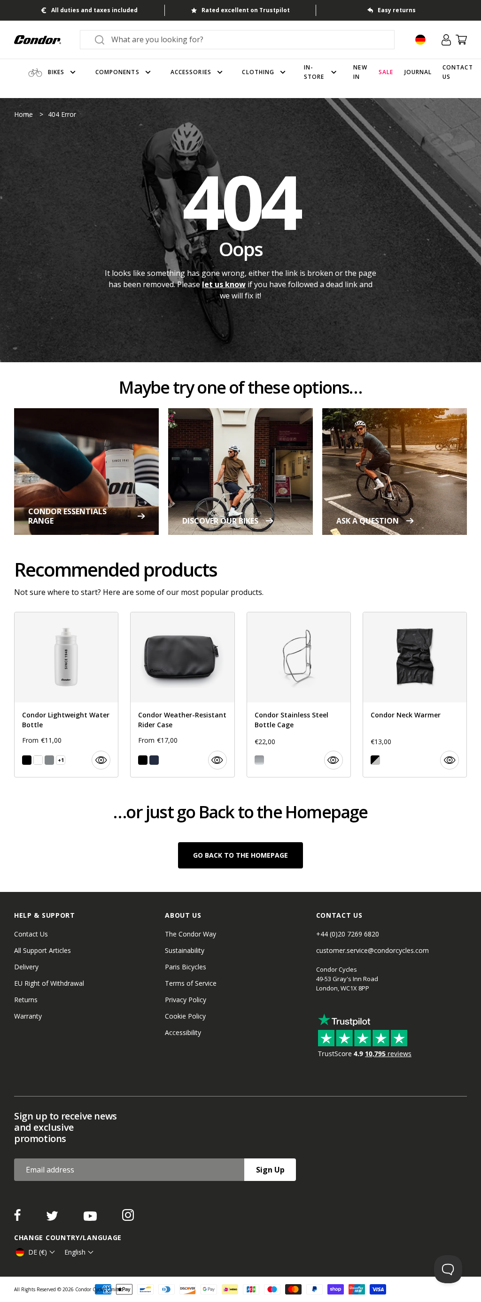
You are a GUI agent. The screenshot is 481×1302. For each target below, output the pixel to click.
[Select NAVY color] (154, 760)
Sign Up (270, 1170)
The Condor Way (190, 933)
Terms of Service (191, 983)
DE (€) (37, 1252)
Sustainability (184, 950)
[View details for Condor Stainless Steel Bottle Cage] (298, 694)
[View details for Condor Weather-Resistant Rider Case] (182, 694)
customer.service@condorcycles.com (372, 950)
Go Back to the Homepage (240, 855)
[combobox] (245, 39)
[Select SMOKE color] (49, 760)
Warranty (28, 1016)
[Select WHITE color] (38, 760)
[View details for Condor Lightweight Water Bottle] (66, 694)
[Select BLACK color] (26, 760)
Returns (26, 999)
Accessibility (183, 1032)
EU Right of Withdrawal (49, 983)
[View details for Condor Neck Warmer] (414, 694)
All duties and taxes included (94, 10)
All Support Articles (42, 950)
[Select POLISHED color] (259, 760)
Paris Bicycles (185, 966)
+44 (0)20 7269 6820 (347, 933)
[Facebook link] (18, 1218)
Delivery (26, 966)
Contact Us (31, 933)
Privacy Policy (185, 999)
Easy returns (397, 10)
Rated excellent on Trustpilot (246, 10)
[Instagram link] (128, 1218)
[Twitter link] (53, 1218)
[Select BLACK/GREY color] (375, 760)
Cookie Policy (185, 1016)
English (74, 1252)
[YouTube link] (91, 1218)
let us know (224, 284)
